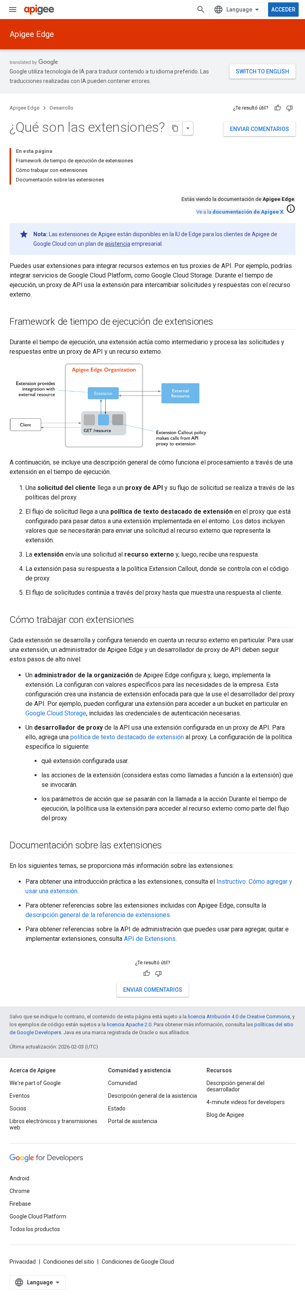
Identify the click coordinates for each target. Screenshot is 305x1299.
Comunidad (122, 1083)
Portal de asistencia (132, 1121)
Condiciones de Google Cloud (138, 1262)
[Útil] (278, 108)
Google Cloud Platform (38, 1216)
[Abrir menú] (13, 9)
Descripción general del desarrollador (235, 1086)
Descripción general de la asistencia (152, 1096)
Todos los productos (35, 1229)
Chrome (20, 1191)
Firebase (20, 1204)
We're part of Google (35, 1083)
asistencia (117, 244)
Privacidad (23, 1262)
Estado (116, 1108)
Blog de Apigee (225, 1115)
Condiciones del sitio (68, 1262)
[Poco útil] (289, 108)
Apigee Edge (32, 34)
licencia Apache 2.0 (129, 1024)
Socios (18, 1108)
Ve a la (239, 212)
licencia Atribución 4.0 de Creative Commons (239, 1017)
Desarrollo (61, 108)
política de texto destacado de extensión (127, 737)
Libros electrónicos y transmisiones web (53, 1124)
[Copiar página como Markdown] (175, 128)
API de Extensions (150, 938)
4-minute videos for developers (246, 1102)
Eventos (20, 1096)
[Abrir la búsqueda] (201, 9)
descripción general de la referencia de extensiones (97, 915)
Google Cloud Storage (55, 713)
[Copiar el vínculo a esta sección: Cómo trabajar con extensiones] (142, 620)
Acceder (283, 9)
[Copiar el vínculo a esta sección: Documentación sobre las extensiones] (170, 846)
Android (19, 1178)
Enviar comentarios (259, 129)
